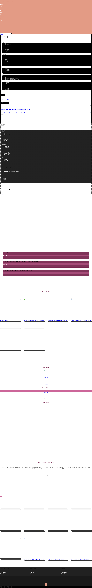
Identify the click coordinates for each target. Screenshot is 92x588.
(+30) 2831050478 (5, 99)
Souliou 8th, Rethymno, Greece (7, 100)
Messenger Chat (63, 573)
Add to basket (3, 352)
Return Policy (2, 573)
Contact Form (32, 572)
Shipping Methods (3, 572)
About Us (31, 573)
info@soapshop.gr (64, 572)
